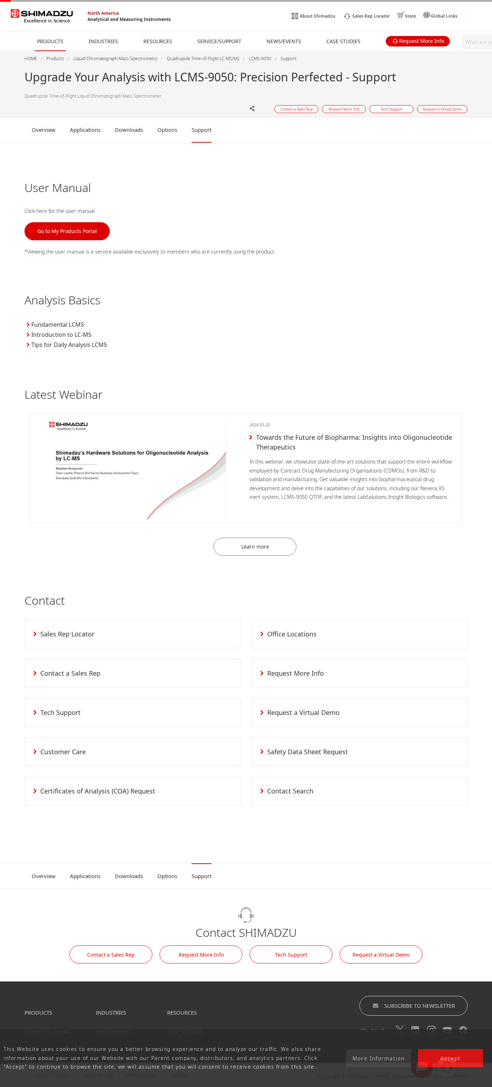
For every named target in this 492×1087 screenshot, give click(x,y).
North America (103, 13)
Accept (450, 1058)
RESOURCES (182, 1012)
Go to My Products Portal (67, 231)
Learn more (255, 546)
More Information (379, 1058)
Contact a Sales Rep (111, 954)
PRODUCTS (38, 1012)
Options (167, 129)
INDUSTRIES (111, 1012)
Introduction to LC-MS (61, 335)
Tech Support (291, 954)
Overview (43, 129)
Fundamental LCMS (57, 324)
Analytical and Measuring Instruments (129, 19)
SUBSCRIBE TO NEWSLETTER (419, 1005)
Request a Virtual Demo (381, 954)
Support (201, 129)
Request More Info (201, 954)
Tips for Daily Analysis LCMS (69, 345)
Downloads (129, 129)
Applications (85, 129)
